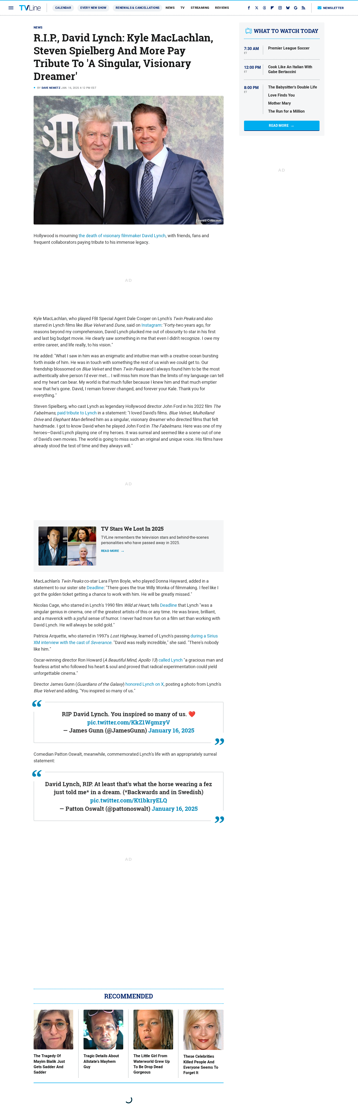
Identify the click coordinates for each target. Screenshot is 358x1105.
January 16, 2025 (171, 730)
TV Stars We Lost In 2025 (132, 528)
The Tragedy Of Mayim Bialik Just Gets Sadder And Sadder (49, 1064)
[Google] (295, 8)
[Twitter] (256, 8)
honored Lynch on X (144, 684)
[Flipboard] (272, 8)
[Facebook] (249, 8)
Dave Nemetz (51, 88)
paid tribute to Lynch (77, 413)
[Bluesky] (288, 8)
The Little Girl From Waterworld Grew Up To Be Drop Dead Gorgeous (151, 1064)
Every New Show (93, 8)
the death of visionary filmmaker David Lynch (122, 236)
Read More (279, 125)
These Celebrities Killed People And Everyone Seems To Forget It (200, 1065)
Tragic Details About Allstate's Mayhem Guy (101, 1061)
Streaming (200, 7)
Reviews (222, 7)
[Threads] (264, 8)
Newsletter (333, 8)
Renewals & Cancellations (138, 8)
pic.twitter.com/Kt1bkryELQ (128, 800)
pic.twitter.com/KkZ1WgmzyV (128, 722)
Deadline (95, 588)
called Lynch (171, 660)
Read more (110, 550)
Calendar (63, 8)
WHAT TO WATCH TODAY (286, 31)
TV (182, 7)
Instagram (151, 325)
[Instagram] (280, 8)
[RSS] (303, 8)
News (170, 7)
